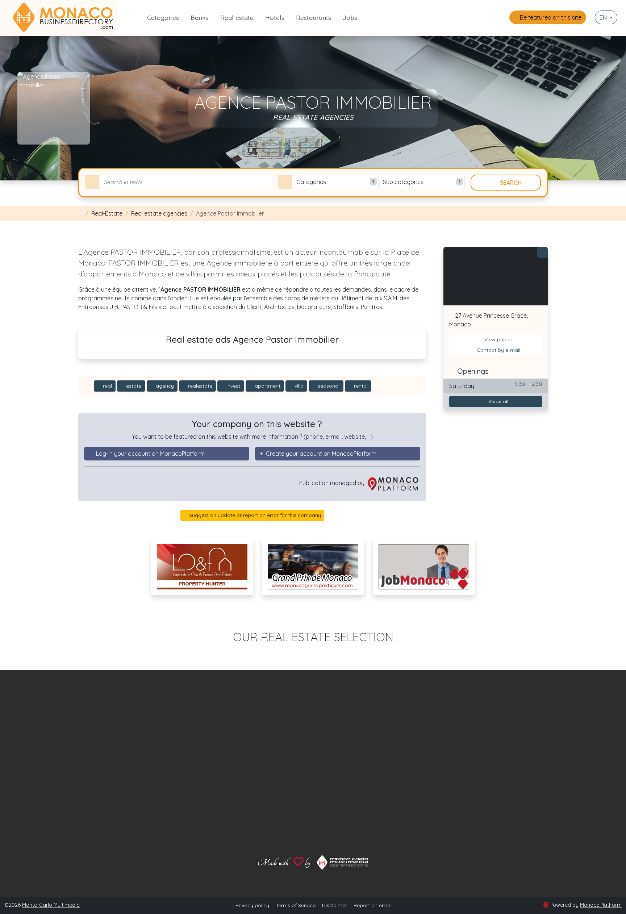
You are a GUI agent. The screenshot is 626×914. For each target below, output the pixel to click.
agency (164, 386)
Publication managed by (332, 483)
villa (298, 386)
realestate (199, 386)
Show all (497, 401)
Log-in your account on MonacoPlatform (150, 453)
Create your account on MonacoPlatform (321, 453)
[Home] (80, 213)
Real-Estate (106, 213)
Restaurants (313, 17)
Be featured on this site (549, 17)
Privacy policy (252, 905)
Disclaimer (334, 905)
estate (133, 386)
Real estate (237, 17)
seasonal (327, 386)
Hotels (274, 17)
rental (360, 386)
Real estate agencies (159, 213)
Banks (200, 17)
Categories (163, 17)
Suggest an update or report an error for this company (254, 515)
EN (604, 17)
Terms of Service (296, 905)
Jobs (350, 17)
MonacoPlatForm (601, 905)
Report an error (372, 905)
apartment (266, 386)
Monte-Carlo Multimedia (51, 905)
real (106, 386)
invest (232, 386)
